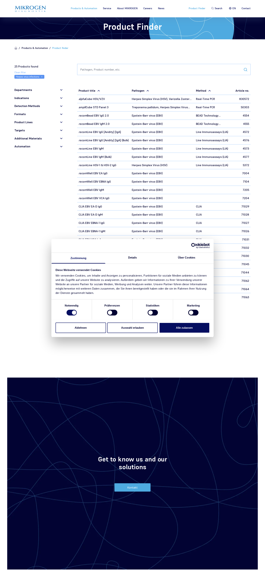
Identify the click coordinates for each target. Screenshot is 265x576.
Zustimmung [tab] (78, 257)
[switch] (112, 313)
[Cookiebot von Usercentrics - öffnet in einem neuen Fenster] (194, 245)
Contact (246, 8)
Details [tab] (132, 257)
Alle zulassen (184, 327)
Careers (147, 8)
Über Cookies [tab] (186, 257)
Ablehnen (81, 327)
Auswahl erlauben (132, 327)
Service (107, 8)
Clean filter (20, 72)
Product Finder (197, 8)
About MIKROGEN (127, 8)
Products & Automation (84, 8)
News (161, 8)
